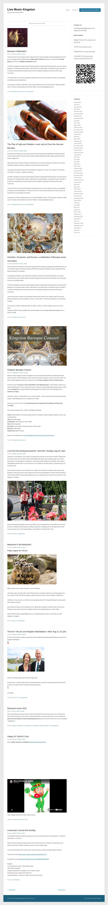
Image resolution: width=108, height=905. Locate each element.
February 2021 (78, 141)
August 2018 (77, 200)
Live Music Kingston (21, 9)
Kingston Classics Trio (44, 725)
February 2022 (78, 127)
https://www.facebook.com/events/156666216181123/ (34, 859)
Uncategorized (29, 91)
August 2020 (77, 155)
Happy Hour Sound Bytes (32, 725)
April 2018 (77, 209)
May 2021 (76, 136)
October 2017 (77, 214)
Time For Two (15, 697)
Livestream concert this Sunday (21, 830)
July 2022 (76, 120)
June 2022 (77, 123)
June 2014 (77, 232)
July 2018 (76, 202)
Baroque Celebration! (16, 51)
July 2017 (76, 221)
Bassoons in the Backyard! (19, 544)
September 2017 (78, 216)
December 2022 (78, 113)
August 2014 (77, 228)
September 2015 (78, 225)
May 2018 (76, 207)
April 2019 (77, 187)
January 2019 (78, 191)
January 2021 (78, 143)
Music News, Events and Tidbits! (90, 10)
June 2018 (77, 205)
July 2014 (76, 230)
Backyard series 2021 (17, 708)
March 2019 (77, 189)
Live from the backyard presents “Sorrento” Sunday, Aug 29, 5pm (36, 451)
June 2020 (77, 159)
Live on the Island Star (88, 51)
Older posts (11, 890)
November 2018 (78, 193)
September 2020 (78, 152)
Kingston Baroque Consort (19, 91)
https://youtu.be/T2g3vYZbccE (37, 742)
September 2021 (78, 132)
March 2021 (77, 139)
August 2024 (77, 102)
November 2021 (78, 129)
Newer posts (62, 890)
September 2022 (78, 118)
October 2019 (77, 177)
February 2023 (78, 111)
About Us (75, 10)
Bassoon (14, 620)
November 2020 (78, 148)
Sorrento (14, 533)
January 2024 (78, 107)
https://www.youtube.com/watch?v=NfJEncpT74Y (33, 854)
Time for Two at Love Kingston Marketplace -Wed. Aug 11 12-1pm (36, 631)
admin (24, 54)
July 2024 (76, 104)
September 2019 (78, 180)
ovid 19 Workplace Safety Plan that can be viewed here (39, 435)
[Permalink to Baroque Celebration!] (37, 37)
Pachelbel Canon (86, 47)
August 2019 (77, 182)
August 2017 (77, 218)
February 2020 (78, 168)
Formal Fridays (16, 819)
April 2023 (77, 109)
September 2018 (78, 198)
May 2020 (76, 161)
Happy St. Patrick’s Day (18, 736)
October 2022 (77, 116)
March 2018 (77, 212)
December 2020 (78, 145)
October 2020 (77, 150)
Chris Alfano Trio (21, 725)
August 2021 (77, 134)
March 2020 (77, 166)
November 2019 (78, 175)
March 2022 (77, 125)
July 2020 (76, 157)
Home (67, 10)
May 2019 (76, 184)
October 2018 (77, 196)
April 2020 (77, 164)
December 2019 (78, 173)
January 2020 (78, 171)
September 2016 (78, 223)
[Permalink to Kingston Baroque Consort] (37, 346)
